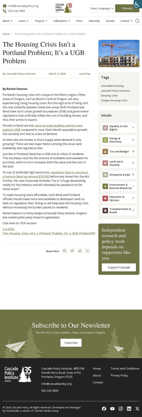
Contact (125, 21)
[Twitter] (72, 251)
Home (6, 34)
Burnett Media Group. (47, 410)
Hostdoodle (12, 410)
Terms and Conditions (125, 368)
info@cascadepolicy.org (56, 384)
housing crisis (109, 95)
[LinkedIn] (87, 251)
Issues (22, 21)
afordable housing (112, 86)
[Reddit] (80, 251)
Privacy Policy (119, 375)
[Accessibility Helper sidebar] (138, 4)
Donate (127, 8)
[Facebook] (64, 251)
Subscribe (71, 343)
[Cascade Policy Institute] (64, 8)
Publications (60, 21)
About (6, 21)
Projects (39, 21)
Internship (94, 21)
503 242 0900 (49, 391)
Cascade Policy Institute (20, 73)
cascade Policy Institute (115, 91)
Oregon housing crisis (114, 100)
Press (79, 21)
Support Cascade (119, 267)
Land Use (84, 73)
